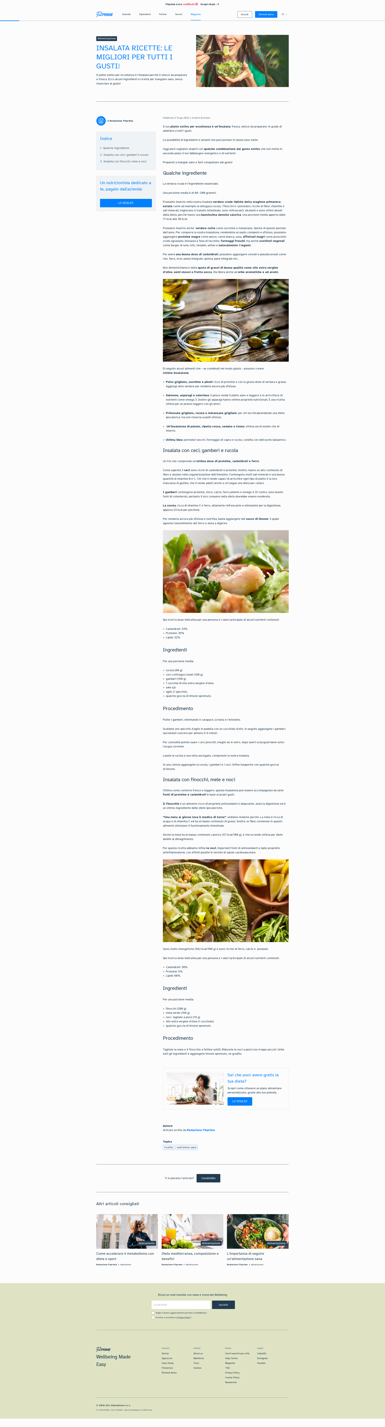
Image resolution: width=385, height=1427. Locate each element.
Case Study (168, 1363)
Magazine (230, 1363)
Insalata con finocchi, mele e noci (124, 161)
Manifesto (198, 1358)
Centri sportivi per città (237, 1353)
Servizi (165, 1353)
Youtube (261, 1363)
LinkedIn (261, 1353)
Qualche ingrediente (116, 148)
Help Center (231, 1358)
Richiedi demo (169, 1372)
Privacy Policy (184, 1317)
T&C (227, 1367)
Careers (197, 1367)
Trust (196, 1363)
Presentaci (167, 1367)
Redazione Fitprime (201, 1130)
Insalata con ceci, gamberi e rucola (125, 154)
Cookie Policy (232, 1377)
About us (198, 1353)
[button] (244, 14)
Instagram (262, 1358)
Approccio (167, 1358)
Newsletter (231, 1382)
